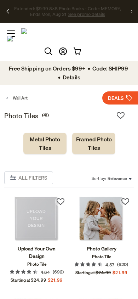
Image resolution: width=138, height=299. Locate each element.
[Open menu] (11, 33)
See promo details (67, 17)
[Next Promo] (131, 11)
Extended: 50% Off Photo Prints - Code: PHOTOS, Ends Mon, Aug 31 (67, 8)
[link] (45, 143)
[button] (63, 51)
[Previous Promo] (8, 11)
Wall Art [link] (20, 98)
